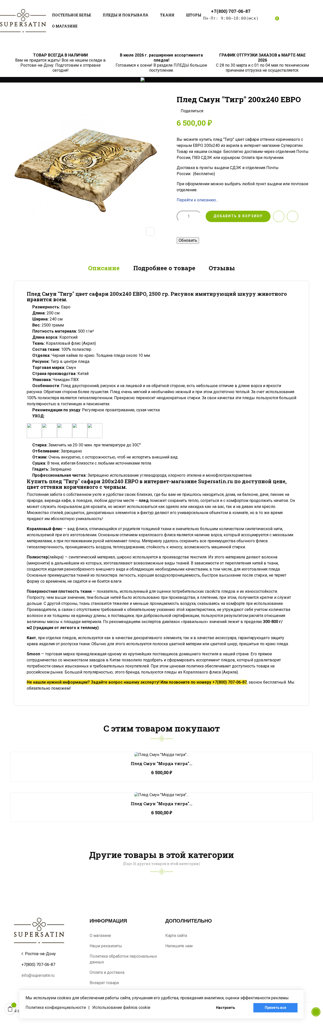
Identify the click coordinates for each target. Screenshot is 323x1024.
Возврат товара (104, 982)
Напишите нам (179, 946)
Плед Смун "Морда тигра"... (161, 763)
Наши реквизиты (106, 946)
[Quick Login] (263, 20)
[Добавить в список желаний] (278, 216)
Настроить (225, 1008)
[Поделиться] (209, 111)
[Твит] (217, 111)
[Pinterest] (224, 111)
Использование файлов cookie (121, 1007)
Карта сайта (176, 935)
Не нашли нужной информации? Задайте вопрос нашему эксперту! (93, 682)
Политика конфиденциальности (55, 1007)
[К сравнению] (292, 216)
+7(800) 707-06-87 (229, 682)
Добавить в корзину (238, 216)
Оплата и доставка (107, 972)
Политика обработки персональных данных (123, 959)
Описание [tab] (104, 268)
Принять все (275, 1008)
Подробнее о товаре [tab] (164, 268)
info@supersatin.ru (38, 975)
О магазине (100, 935)
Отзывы (222, 268)
